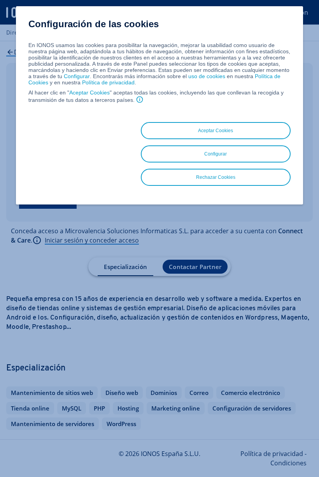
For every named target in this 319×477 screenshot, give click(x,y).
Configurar (77, 76)
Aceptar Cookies (89, 92)
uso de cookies (206, 76)
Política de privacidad (108, 82)
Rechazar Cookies (215, 177)
